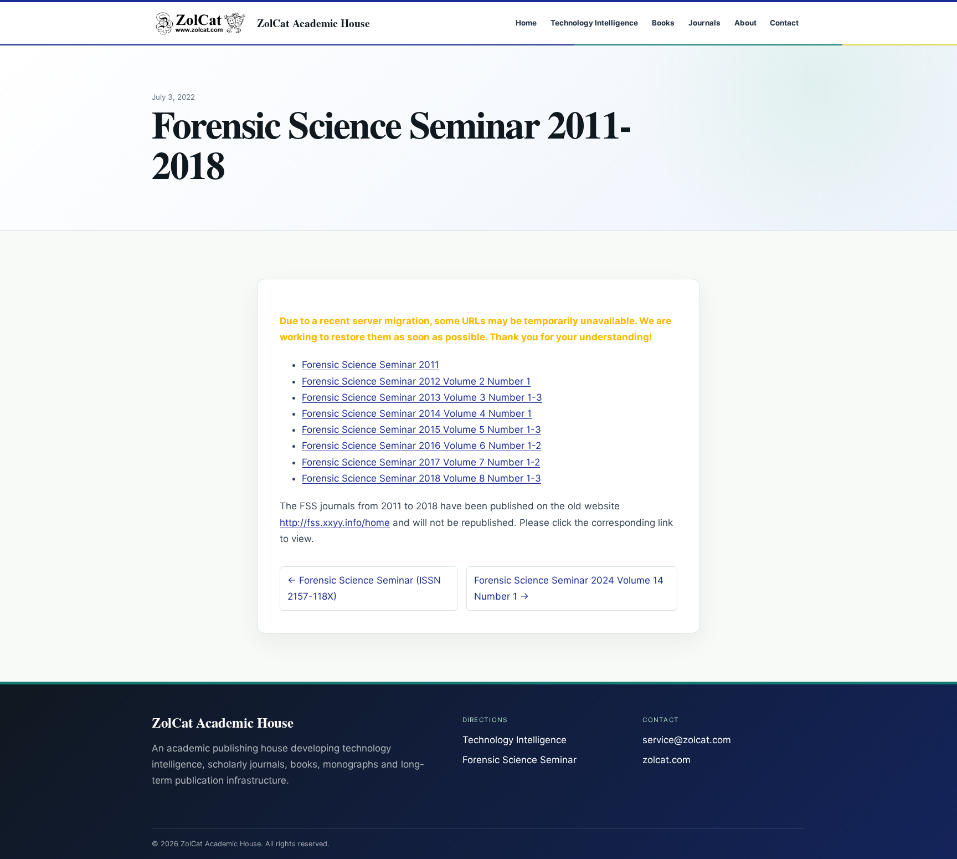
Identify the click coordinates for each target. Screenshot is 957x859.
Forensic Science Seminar (519, 759)
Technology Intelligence (594, 22)
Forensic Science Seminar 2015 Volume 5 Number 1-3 (421, 429)
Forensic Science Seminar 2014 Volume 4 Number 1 (417, 413)
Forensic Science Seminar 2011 (370, 364)
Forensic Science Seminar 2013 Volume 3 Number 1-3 (422, 397)
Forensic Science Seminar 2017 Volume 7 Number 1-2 (421, 462)
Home (526, 22)
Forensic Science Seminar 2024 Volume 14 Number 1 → (568, 588)
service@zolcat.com (686, 739)
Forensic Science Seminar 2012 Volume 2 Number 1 (416, 381)
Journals (704, 22)
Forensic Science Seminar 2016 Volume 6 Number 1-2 (421, 445)
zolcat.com (666, 759)
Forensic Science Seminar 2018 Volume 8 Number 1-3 (421, 478)
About (745, 22)
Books (663, 22)
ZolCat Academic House (313, 23)
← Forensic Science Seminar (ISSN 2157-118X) (364, 588)
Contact (784, 22)
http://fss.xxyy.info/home (335, 522)
